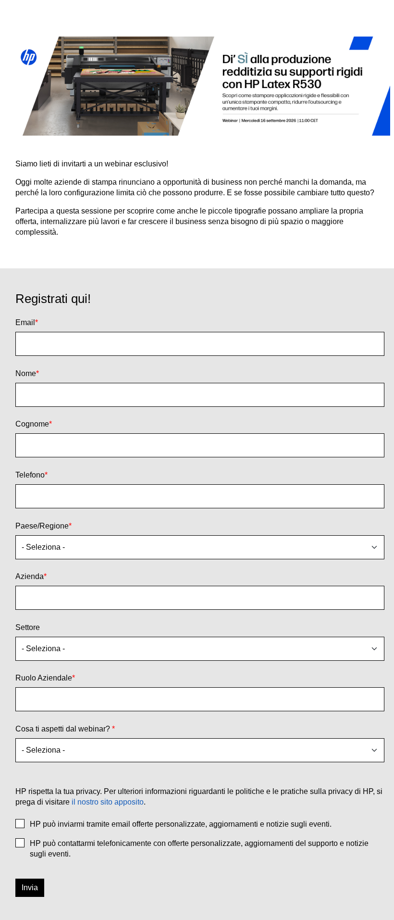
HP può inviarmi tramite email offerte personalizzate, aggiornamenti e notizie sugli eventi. (181, 824)
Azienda (31, 576)
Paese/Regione (43, 526)
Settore (27, 627)
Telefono (31, 475)
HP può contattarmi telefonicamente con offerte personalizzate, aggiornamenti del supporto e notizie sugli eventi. (199, 848)
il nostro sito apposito (108, 802)
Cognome (33, 424)
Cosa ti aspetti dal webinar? (65, 729)
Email (26, 322)
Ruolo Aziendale (45, 678)
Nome (27, 373)
